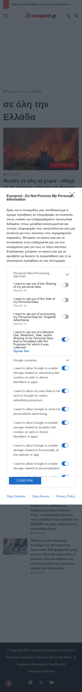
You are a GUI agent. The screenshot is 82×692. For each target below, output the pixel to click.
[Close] (73, 196)
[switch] (65, 285)
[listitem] (41, 275)
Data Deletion (16, 496)
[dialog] (41, 346)
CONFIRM (25, 480)
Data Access (40, 496)
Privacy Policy (65, 496)
